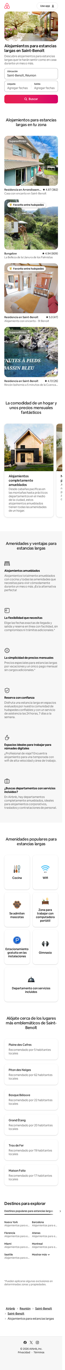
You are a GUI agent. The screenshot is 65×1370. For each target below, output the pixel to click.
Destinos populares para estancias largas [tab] (28, 1211)
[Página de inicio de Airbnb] (7, 6)
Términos (39, 1352)
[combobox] (31, 75)
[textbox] (17, 88)
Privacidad (24, 1352)
